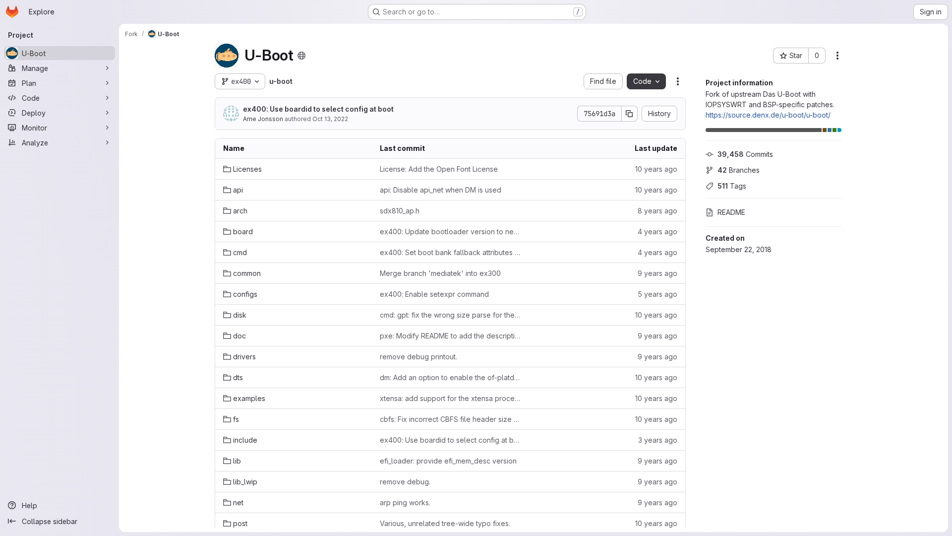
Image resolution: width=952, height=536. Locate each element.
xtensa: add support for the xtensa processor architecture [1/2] (450, 398)
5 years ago (657, 294)
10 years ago (656, 169)
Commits (745, 154)
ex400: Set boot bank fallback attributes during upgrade (450, 252)
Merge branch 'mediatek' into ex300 (440, 273)
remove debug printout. (418, 356)
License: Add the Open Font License (439, 169)
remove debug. (405, 481)
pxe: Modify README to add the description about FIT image (450, 336)
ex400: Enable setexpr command (434, 294)
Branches (738, 170)
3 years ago (657, 440)
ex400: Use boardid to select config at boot (318, 109)
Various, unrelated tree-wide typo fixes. (445, 523)
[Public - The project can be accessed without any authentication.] (301, 56)
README (731, 212)
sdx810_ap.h (399, 210)
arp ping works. (405, 502)
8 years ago (657, 210)
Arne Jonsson (263, 119)
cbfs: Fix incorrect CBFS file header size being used (450, 419)
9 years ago (657, 273)
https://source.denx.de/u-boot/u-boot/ (768, 115)
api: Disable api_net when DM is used (440, 190)
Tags (731, 186)
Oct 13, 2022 (330, 119)
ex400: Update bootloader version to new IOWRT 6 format (450, 231)
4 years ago (657, 231)
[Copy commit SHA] (630, 114)
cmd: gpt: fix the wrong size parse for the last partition (450, 315)
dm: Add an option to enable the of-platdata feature (450, 377)
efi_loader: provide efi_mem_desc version (448, 461)
